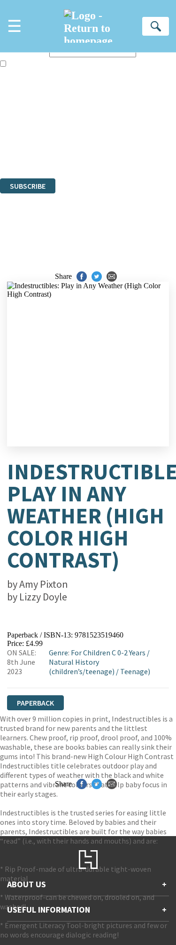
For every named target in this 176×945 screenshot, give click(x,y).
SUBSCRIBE (28, 186)
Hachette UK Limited (96, 123)
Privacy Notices (35, 149)
